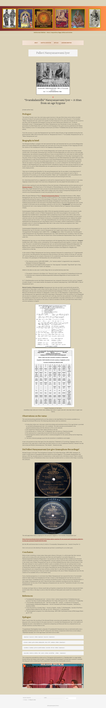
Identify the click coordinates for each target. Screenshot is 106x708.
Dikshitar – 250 (27, 699)
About (36, 42)
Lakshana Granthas (66, 42)
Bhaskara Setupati (27, 187)
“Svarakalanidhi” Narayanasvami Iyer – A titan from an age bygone (53, 102)
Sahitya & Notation (46, 42)
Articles (56, 42)
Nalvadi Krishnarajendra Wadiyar (50, 195)
